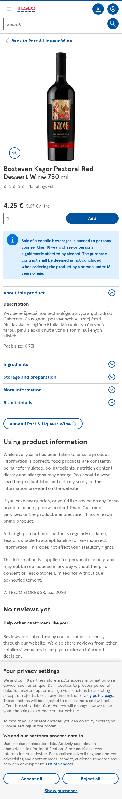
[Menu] (9, 9)
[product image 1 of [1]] (61, 106)
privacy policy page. (96, 695)
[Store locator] (113, 9)
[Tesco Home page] (26, 9)
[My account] (98, 9)
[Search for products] (113, 23)
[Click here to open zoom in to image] (14, 153)
